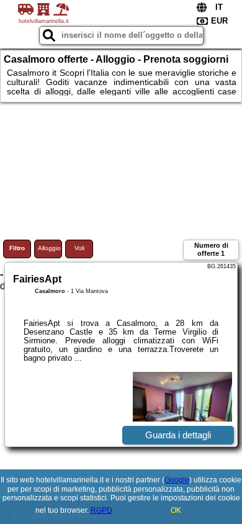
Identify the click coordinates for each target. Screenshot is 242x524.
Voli (79, 248)
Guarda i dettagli (178, 435)
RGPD (101, 510)
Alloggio (49, 248)
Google (176, 480)
